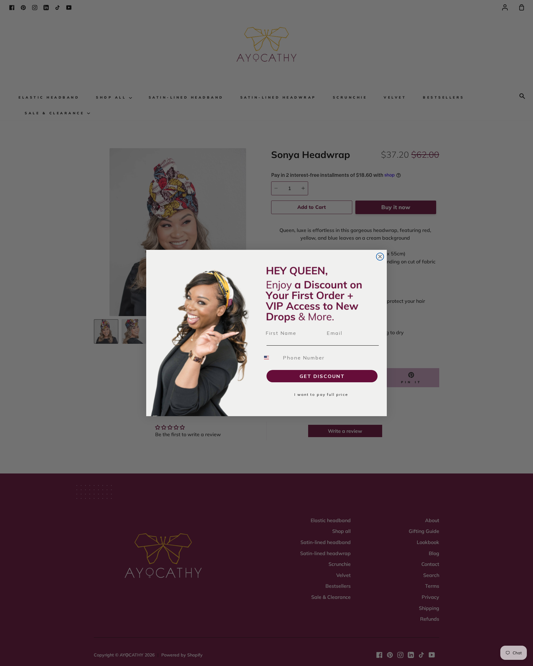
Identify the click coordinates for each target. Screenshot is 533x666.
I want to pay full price (321, 394)
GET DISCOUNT (322, 376)
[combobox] (270, 357)
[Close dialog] (380, 256)
